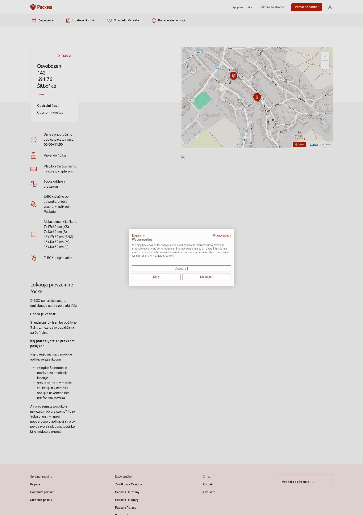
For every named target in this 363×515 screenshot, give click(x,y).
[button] (139, 235)
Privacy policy (222, 235)
